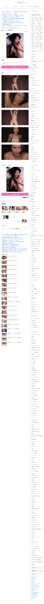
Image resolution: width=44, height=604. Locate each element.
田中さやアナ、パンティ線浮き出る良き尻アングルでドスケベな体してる (13, 22)
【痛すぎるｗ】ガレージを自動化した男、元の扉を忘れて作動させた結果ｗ (13, 18)
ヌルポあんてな (34, 578)
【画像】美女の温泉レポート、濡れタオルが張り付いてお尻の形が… (12, 251)
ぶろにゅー (33, 582)
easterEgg (33, 597)
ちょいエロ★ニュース (35, 592)
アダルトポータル (34, 588)
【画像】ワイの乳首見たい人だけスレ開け (8, 19)
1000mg (32, 590)
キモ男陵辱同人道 (34, 593)
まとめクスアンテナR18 (35, 586)
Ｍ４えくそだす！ (34, 596)
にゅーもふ (33, 579)
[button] (42, 11)
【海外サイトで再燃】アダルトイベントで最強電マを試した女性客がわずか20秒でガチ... (15, 234)
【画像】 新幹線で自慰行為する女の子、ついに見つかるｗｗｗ (11, 237)
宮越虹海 (3, 201)
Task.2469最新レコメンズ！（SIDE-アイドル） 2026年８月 (10, 21)
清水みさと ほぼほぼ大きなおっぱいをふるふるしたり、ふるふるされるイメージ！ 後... (14, 250)
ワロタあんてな (34, 576)
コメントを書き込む (15, 228)
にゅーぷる (33, 581)
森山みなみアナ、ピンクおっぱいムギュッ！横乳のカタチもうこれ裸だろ (13, 15)
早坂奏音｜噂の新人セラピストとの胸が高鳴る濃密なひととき (11, 244)
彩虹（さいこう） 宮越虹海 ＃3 (7, 165)
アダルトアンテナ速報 (35, 583)
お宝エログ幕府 (34, 589)
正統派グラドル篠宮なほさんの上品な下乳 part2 (9, 247)
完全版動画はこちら (15, 194)
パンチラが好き (34, 595)
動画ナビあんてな (34, 585)
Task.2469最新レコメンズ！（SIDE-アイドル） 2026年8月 (10, 240)
